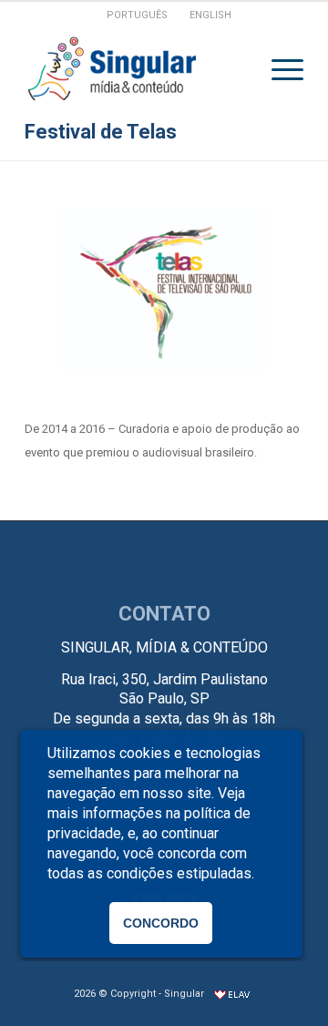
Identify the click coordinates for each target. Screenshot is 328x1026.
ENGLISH (210, 15)
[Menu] (278, 69)
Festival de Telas (101, 131)
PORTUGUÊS (137, 15)
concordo (161, 923)
